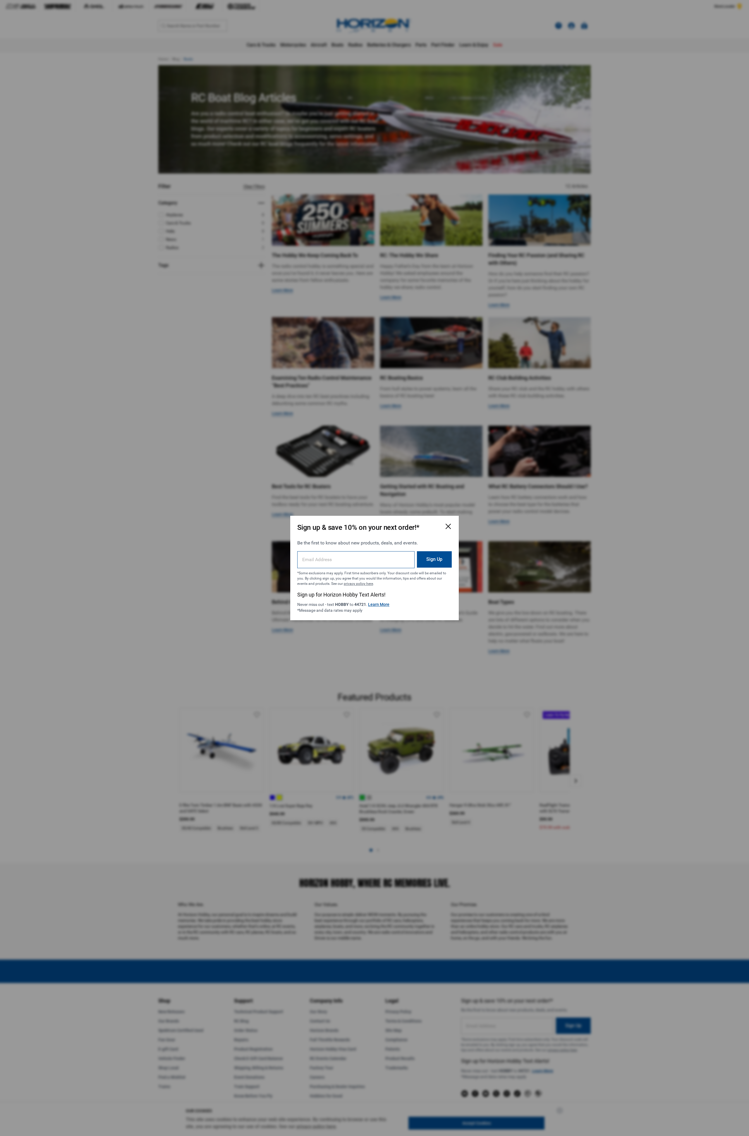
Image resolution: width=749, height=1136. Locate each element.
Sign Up (434, 559)
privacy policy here (358, 584)
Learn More (378, 604)
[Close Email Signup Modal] (448, 526)
